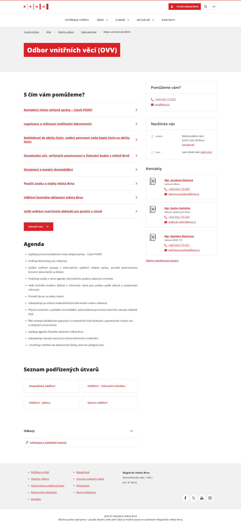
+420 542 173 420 (179, 217)
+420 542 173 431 (179, 245)
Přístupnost (82, 485)
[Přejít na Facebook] (185, 498)
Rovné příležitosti (86, 492)
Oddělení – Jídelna (39, 402)
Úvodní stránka (31, 31)
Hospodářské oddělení (42, 386)
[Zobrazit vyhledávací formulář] (205, 6)
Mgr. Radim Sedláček (177, 208)
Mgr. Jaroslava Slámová (178, 180)
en (214, 6)
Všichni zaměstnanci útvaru (162, 260)
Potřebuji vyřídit (77, 19)
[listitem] (81, 431)
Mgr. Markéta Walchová (179, 236)
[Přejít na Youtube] (202, 498)
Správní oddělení (97, 402)
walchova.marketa (178, 250)
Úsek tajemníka (88, 31)
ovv (157, 104)
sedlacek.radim (176, 222)
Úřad (101, 19)
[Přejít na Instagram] (210, 498)
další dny (206, 152)
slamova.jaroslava (178, 193)
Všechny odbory (66, 31)
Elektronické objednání (44, 492)
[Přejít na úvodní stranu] (36, 7)
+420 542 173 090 (179, 189)
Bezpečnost (82, 472)
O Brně (121, 19)
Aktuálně (144, 19)
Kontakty (168, 19)
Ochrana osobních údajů (90, 478)
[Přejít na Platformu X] (193, 498)
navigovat (188, 144)
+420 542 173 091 (165, 99)
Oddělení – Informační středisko (106, 386)
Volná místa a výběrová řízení (47, 485)
